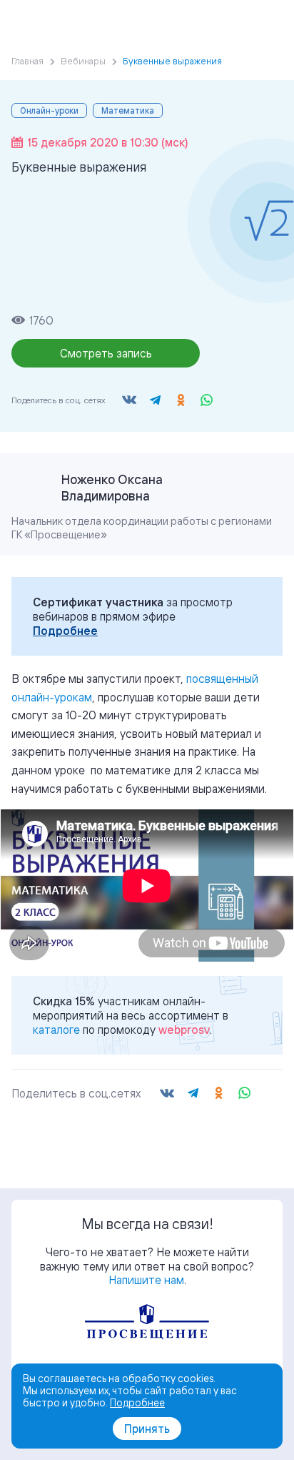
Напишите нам (146, 1280)
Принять (147, 1428)
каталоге (56, 1029)
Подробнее (65, 630)
